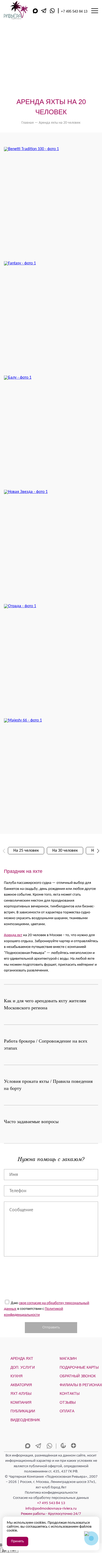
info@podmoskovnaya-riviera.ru (51, 1509)
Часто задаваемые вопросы (31, 1121)
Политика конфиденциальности (51, 1493)
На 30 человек (65, 851)
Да (4, 1550)
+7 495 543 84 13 (74, 11)
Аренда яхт (13, 935)
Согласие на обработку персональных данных (51, 1498)
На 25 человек (26, 851)
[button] (98, 851)
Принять (17, 1541)
